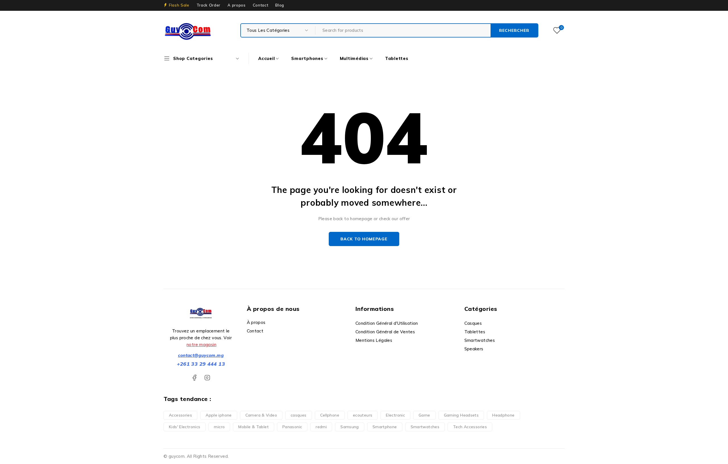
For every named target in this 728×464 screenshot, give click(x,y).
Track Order (208, 5)
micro (219, 426)
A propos (236, 5)
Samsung (349, 426)
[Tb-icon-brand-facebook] (194, 377)
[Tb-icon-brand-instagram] (207, 377)
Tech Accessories (470, 426)
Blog (279, 5)
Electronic (395, 415)
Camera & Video (261, 415)
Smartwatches (425, 426)
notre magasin (201, 344)
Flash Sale (179, 5)
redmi (321, 426)
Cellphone (329, 415)
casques (299, 415)
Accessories (180, 415)
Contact (260, 5)
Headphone (503, 415)
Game (424, 415)
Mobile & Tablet (253, 426)
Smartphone (385, 426)
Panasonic (292, 426)
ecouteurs (362, 415)
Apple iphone (219, 415)
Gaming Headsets (461, 415)
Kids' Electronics (184, 426)
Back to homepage (363, 239)
